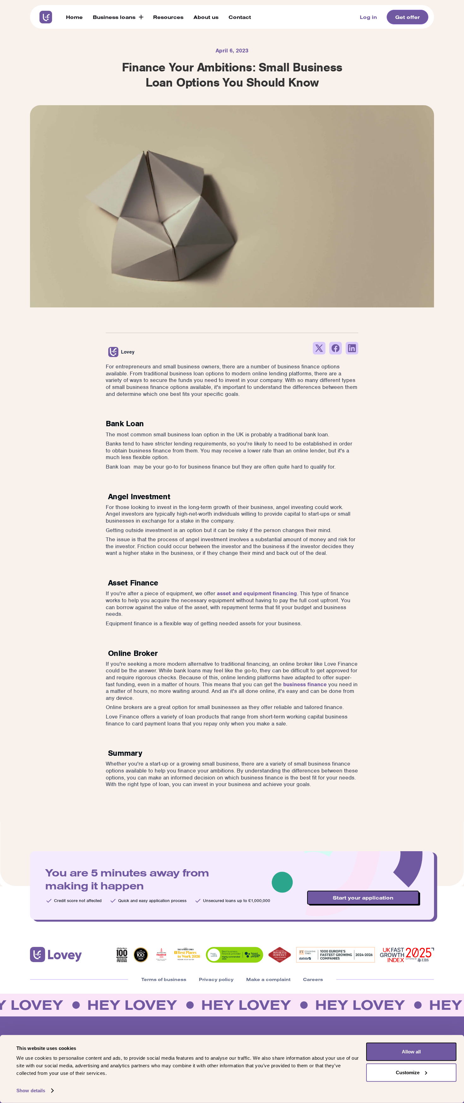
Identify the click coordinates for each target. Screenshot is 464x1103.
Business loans (114, 17)
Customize (407, 1072)
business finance (305, 684)
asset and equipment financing (257, 593)
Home (74, 17)
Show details (30, 1090)
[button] (118, 17)
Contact (240, 17)
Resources (168, 17)
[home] (46, 17)
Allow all (411, 1051)
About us (205, 17)
